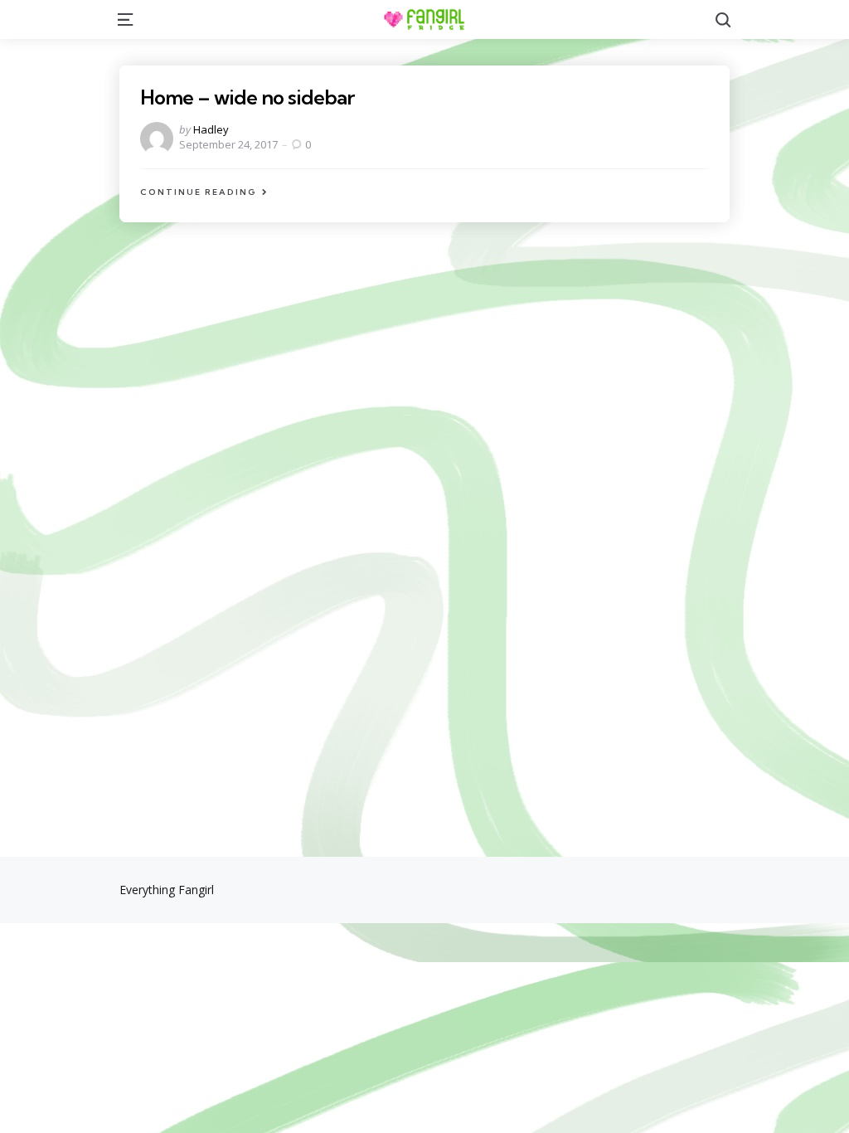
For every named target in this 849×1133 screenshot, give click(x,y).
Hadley (211, 129)
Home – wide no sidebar (247, 97)
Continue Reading (198, 192)
